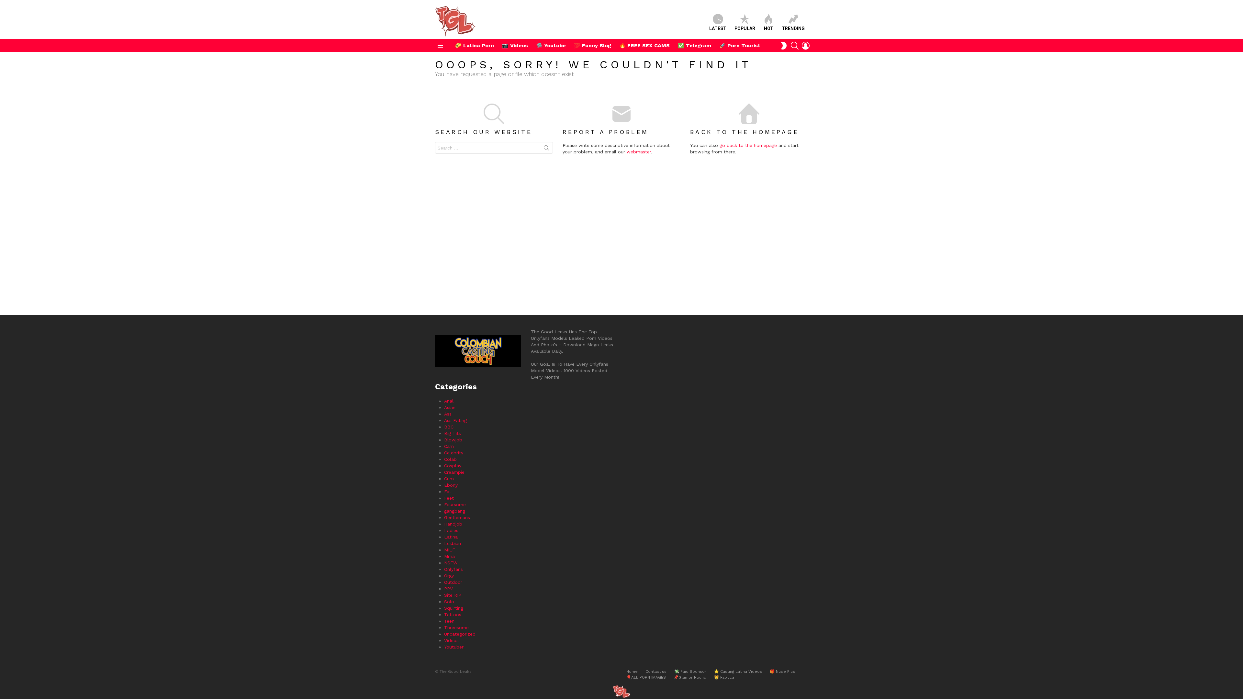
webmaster (639, 151)
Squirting (453, 608)
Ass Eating (455, 420)
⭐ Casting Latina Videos (738, 671)
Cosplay (452, 465)
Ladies (451, 530)
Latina (451, 536)
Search (546, 149)
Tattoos (452, 614)
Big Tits (452, 433)
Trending (793, 28)
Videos (451, 640)
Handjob (453, 524)
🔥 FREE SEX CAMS (644, 45)
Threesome (456, 627)
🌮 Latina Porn (474, 45)
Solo (449, 601)
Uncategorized (460, 634)
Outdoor (453, 582)
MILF (449, 549)
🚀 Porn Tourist (739, 45)
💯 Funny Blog (592, 45)
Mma (449, 556)
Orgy (449, 575)
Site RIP (452, 595)
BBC (449, 426)
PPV (448, 588)
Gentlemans (457, 517)
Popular (744, 28)
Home (632, 671)
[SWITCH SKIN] (784, 45)
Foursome (455, 504)
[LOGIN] (806, 45)
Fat (447, 491)
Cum (449, 478)
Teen (449, 621)
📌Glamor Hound (690, 677)
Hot (768, 28)
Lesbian (452, 543)
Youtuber (454, 646)
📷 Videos (515, 45)
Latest (717, 28)
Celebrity (453, 452)
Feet (449, 498)
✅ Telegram (694, 45)
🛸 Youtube (551, 45)
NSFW (450, 562)
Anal (449, 401)
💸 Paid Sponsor (690, 671)
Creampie (454, 472)
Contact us (655, 671)
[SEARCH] (795, 45)
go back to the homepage (748, 145)
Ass (448, 413)
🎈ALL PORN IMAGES (646, 677)
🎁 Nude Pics (782, 671)
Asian (449, 407)
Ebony (451, 485)
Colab (450, 459)
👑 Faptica (724, 677)
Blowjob (453, 439)
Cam (449, 446)
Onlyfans (453, 569)
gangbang (454, 511)
